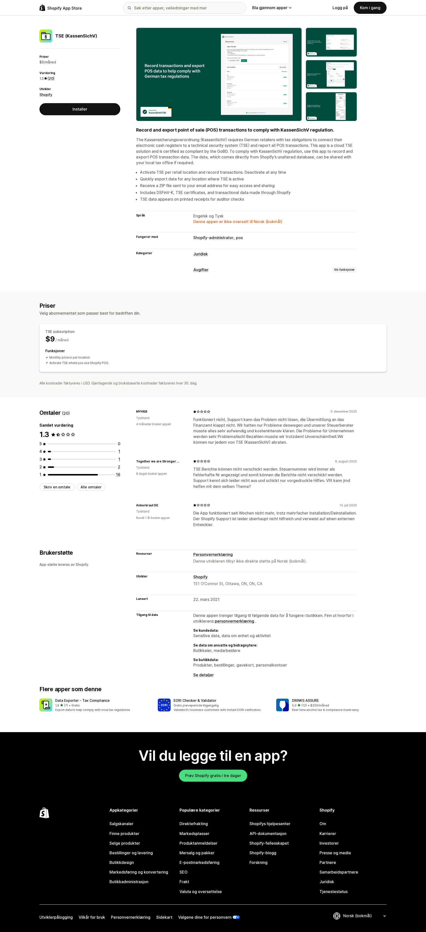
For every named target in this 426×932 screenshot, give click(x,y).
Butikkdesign (121, 862)
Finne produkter (124, 833)
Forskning (258, 862)
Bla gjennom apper (269, 7)
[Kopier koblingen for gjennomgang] (150, 412)
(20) (51, 78)
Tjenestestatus (334, 891)
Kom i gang (370, 7)
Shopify (45, 95)
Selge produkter (124, 843)
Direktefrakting (193, 823)
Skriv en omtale (57, 487)
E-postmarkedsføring (199, 862)
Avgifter (201, 269)
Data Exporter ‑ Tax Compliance (82, 700)
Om (323, 823)
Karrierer (328, 833)
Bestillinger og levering (131, 852)
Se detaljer (203, 674)
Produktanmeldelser (198, 843)
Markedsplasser (194, 833)
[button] (94, 705)
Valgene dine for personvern (204, 917)
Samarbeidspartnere (339, 872)
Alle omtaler (91, 487)
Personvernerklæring (213, 554)
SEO (183, 872)
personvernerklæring (234, 621)
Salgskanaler (121, 823)
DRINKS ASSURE (305, 700)
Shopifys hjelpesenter (269, 823)
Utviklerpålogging (56, 917)
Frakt (184, 881)
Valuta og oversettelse (200, 891)
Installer (79, 109)
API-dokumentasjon (267, 833)
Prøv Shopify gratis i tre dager (213, 775)
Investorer (329, 843)
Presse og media (335, 852)
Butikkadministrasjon (128, 881)
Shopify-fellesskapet (269, 843)
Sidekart (164, 917)
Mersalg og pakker (196, 852)
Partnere (328, 862)
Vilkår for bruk (92, 917)
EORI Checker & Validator (195, 700)
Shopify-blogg (262, 852)
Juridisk (200, 253)
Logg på (340, 7)
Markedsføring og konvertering (138, 872)
